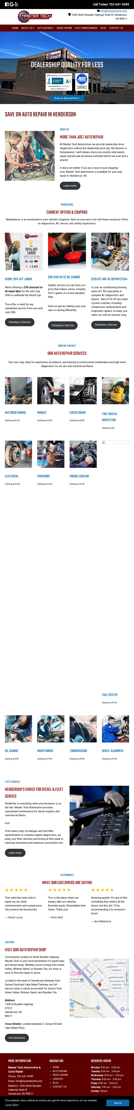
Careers (58, 1079)
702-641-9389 (25, 1076)
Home (15, 28)
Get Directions (17, 1037)
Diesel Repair (64, 28)
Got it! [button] (117, 1103)
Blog (103, 28)
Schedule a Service (20, 322)
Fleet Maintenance (86, 28)
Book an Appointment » (67, 98)
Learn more (70, 185)
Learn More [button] (11, 1104)
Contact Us (116, 28)
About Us (27, 28)
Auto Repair (44, 28)
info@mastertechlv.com (113, 10)
